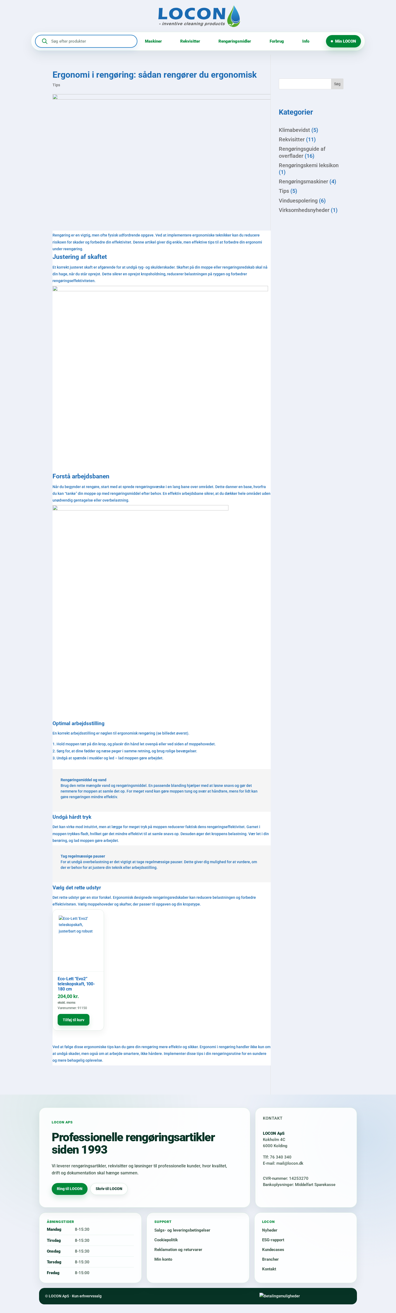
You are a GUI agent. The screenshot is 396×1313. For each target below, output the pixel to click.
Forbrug (277, 41)
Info (305, 41)
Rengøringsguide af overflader (302, 152)
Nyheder (269, 1230)
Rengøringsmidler (234, 41)
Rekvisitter (190, 41)
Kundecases (273, 1249)
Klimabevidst (294, 130)
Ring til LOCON (69, 1189)
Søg (337, 84)
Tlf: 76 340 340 (277, 1157)
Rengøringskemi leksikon (309, 165)
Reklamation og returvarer (178, 1249)
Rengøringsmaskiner (303, 181)
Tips (56, 85)
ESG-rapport (273, 1239)
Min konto (163, 1259)
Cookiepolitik (166, 1239)
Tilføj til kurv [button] (73, 1020)
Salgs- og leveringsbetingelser (182, 1230)
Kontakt (269, 1269)
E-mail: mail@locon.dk (283, 1163)
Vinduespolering (298, 200)
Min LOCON (345, 41)
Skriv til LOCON (109, 1189)
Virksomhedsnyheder (304, 210)
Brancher (270, 1259)
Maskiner (153, 41)
